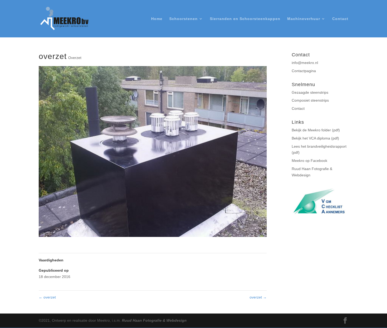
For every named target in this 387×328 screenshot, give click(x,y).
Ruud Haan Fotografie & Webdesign (154, 320)
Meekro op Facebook (309, 160)
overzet (47, 297)
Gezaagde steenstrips (310, 92)
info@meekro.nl (305, 63)
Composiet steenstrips (310, 100)
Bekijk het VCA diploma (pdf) (315, 138)
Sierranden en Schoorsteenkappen (245, 19)
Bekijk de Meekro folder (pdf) (316, 130)
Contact (340, 19)
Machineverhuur (303, 19)
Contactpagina (304, 71)
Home (156, 19)
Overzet (74, 58)
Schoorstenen (183, 19)
